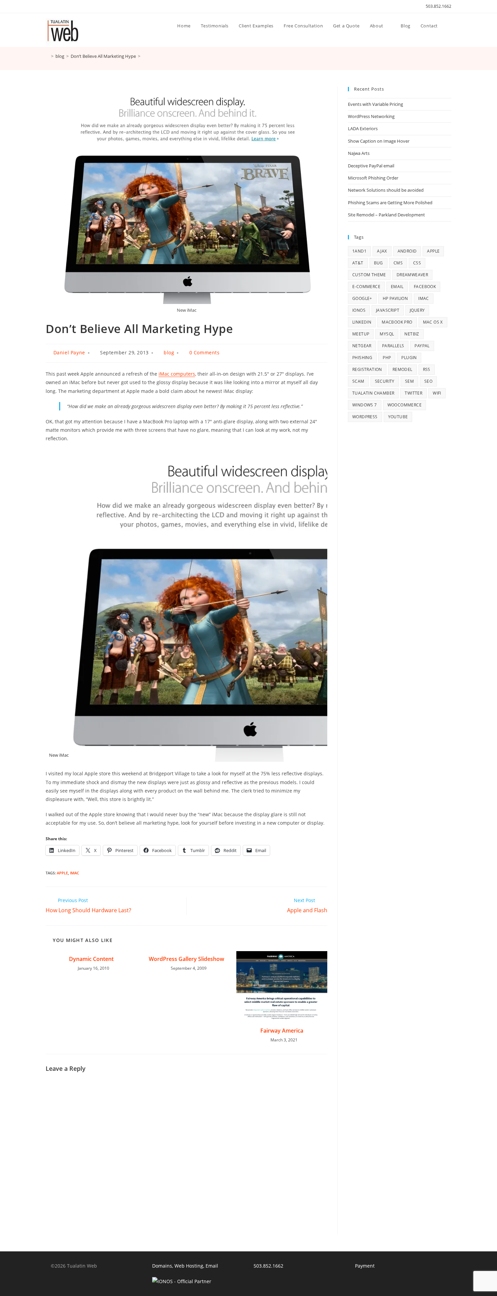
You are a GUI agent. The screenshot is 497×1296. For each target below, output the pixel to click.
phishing (362, 357)
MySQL (387, 334)
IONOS (358, 310)
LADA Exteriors (363, 128)
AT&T (357, 263)
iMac (74, 872)
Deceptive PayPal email (371, 166)
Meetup (360, 334)
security (385, 381)
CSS (417, 263)
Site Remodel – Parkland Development (386, 215)
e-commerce (366, 286)
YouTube (398, 417)
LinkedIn (361, 322)
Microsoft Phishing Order (373, 178)
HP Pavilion (395, 298)
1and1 (359, 251)
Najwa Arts (359, 153)
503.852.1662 (438, 6)
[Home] (47, 56)
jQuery (417, 310)
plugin (409, 357)
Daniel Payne (69, 352)
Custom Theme (369, 275)
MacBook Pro (397, 322)
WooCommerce (404, 405)
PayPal (422, 346)
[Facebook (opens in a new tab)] (55, 6)
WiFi (437, 393)
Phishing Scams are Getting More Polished (390, 202)
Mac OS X (433, 322)
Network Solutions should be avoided (386, 190)
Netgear (362, 346)
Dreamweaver (412, 275)
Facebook (425, 286)
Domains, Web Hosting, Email (185, 1266)
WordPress (365, 417)
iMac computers (177, 374)
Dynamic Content (91, 959)
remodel (402, 369)
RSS (426, 369)
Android (407, 251)
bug (378, 263)
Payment (365, 1266)
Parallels (393, 346)
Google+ (362, 298)
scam (358, 381)
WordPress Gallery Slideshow (186, 959)
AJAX (382, 251)
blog (169, 352)
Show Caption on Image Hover (378, 141)
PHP (387, 357)
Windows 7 (364, 405)
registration (367, 369)
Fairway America (281, 1030)
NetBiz (411, 334)
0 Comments (204, 352)
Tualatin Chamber (373, 393)
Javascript (387, 310)
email (397, 286)
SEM (409, 381)
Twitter (413, 393)
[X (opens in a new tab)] (48, 6)
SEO (428, 381)
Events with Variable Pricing (375, 104)
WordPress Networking (371, 116)
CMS (398, 263)
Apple (62, 872)
